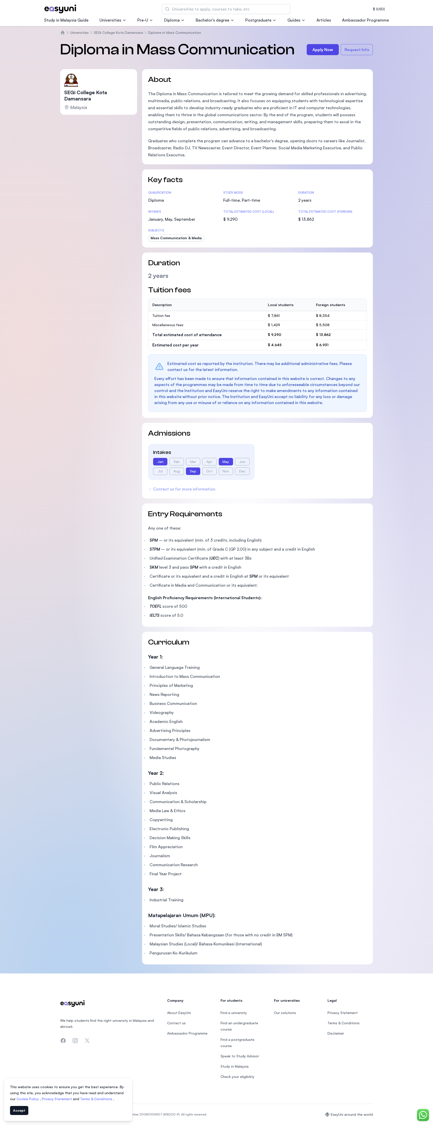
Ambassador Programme (365, 20)
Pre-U (142, 20)
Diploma (172, 20)
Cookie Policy (28, 1099)
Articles (323, 20)
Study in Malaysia (235, 1066)
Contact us (176, 1023)
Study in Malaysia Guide (66, 20)
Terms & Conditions (96, 1099)
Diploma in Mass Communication (174, 32)
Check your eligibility (237, 1076)
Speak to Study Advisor (240, 1056)
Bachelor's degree (212, 20)
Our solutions (285, 1013)
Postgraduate (258, 20)
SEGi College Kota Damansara (118, 32)
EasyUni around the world (352, 1114)
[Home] (62, 32)
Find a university (234, 1013)
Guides (293, 20)
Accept (19, 1110)
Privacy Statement (57, 1099)
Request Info (357, 49)
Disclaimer (336, 1033)
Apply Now (322, 49)
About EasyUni (179, 1013)
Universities (110, 20)
